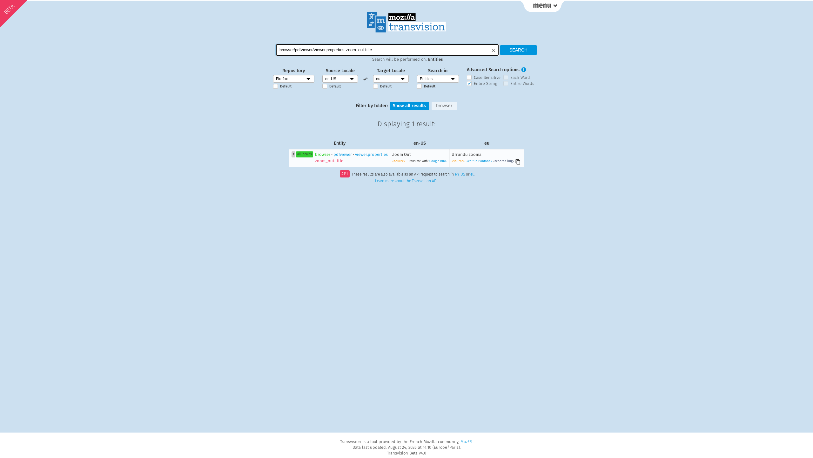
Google (434, 161)
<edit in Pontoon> (479, 161)
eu (472, 174)
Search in (437, 70)
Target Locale (391, 70)
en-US (460, 174)
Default (286, 86)
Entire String (485, 83)
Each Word (520, 77)
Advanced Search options (493, 70)
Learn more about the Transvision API (406, 181)
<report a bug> (503, 161)
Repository (293, 70)
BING (443, 161)
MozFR (466, 441)
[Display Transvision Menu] (542, 6)
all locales (304, 154)
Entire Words (522, 83)
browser (444, 105)
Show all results (409, 105)
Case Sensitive (487, 77)
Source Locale (340, 70)
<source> (398, 161)
